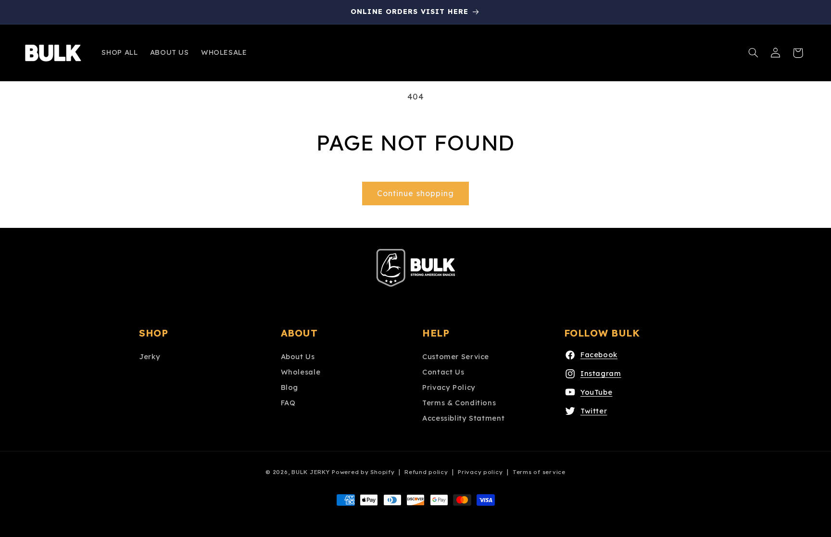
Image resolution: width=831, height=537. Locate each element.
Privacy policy (480, 471)
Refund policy (426, 471)
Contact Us (443, 371)
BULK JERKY (310, 471)
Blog (290, 387)
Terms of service (539, 471)
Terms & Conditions (459, 402)
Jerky (149, 356)
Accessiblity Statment (463, 418)
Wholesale (301, 371)
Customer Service (455, 356)
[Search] (754, 53)
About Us (298, 356)
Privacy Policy (449, 387)
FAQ (288, 402)
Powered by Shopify (363, 471)
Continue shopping (415, 193)
